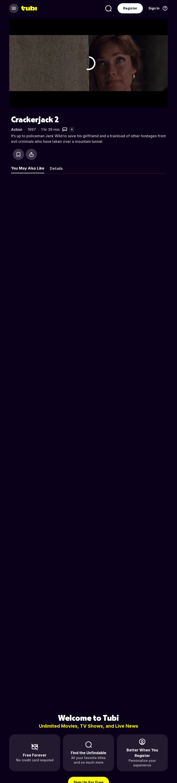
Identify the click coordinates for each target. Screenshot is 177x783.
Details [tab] (56, 168)
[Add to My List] (18, 154)
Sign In (153, 8)
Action (16, 129)
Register (130, 8)
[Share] (31, 154)
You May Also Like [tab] (27, 168)
